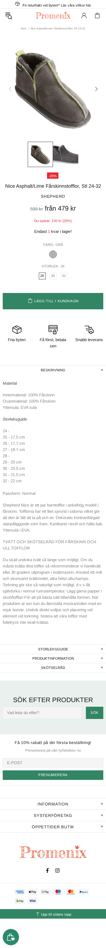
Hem (23, 28)
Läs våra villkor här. (76, 5)
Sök (95, 713)
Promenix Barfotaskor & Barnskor (53, 15)
